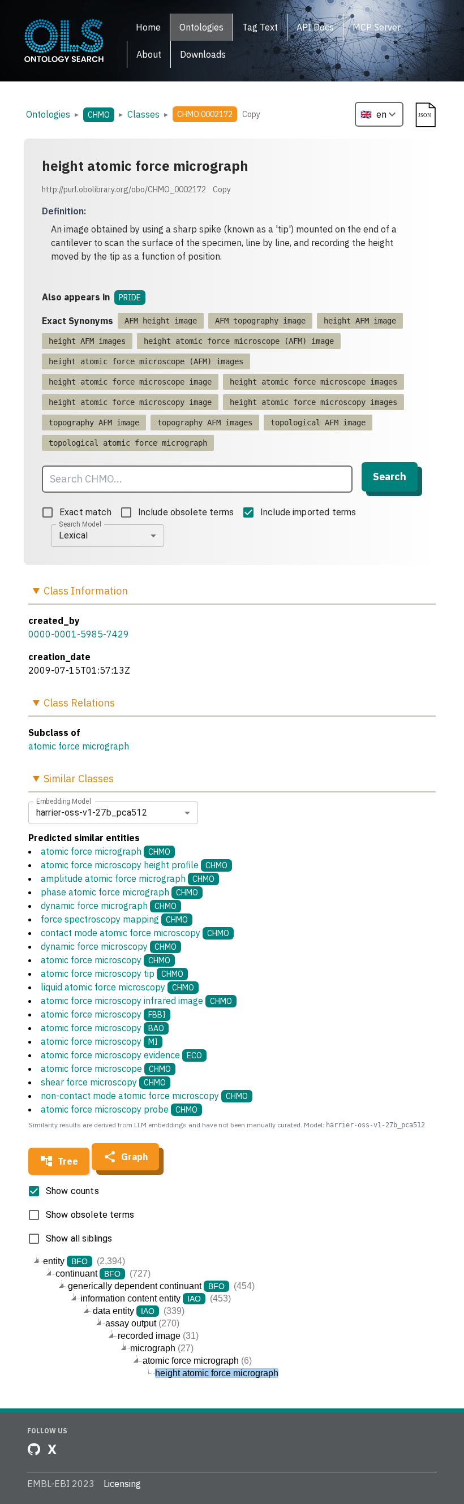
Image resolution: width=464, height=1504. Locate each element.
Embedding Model (63, 801)
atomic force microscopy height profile (134, 864)
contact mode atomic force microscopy (135, 932)
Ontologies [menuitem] (201, 27)
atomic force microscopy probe (119, 1109)
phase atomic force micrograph (119, 892)
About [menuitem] (148, 54)
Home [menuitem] (148, 27)
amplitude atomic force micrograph (127, 878)
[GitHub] (34, 1449)
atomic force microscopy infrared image (136, 1000)
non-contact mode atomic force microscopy (144, 1095)
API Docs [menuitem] (315, 27)
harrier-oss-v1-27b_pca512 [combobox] (91, 812)
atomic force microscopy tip (112, 973)
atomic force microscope (106, 1068)
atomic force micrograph (78, 746)
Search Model (80, 524)
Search (389, 476)
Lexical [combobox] (73, 535)
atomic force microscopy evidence (121, 1055)
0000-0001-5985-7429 (78, 634)
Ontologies (48, 114)
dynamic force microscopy (109, 946)
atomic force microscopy (105, 960)
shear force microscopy (103, 1082)
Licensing (122, 1483)
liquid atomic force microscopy (117, 987)
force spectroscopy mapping (114, 919)
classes (143, 114)
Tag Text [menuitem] (260, 27)
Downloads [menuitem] (203, 54)
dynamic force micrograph (109, 905)
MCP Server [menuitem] (377, 27)
